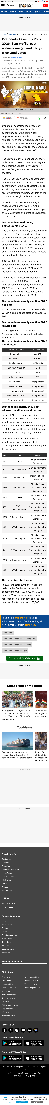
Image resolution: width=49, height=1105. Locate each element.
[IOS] (36, 1)
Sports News (7, 938)
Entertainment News (10, 935)
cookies (9, 1102)
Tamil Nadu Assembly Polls (15, 651)
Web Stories (7, 890)
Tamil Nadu (12, 34)
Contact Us (6, 859)
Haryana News (8, 984)
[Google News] (8, 118)
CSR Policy (18, 1076)
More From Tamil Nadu (24, 686)
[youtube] (23, 1030)
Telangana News (31, 984)
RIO (27, 1076)
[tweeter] (10, 1030)
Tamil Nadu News (9, 998)
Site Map (10, 1073)
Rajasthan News (31, 981)
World (29, 11)
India (21, 11)
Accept (21, 1102)
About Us (5, 862)
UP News (5, 1002)
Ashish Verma (16, 58)
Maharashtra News (32, 977)
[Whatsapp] (39, 118)
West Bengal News (32, 988)
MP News (6, 991)
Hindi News (6, 880)
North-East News (9, 995)
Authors (5, 887)
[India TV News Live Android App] (12, 1043)
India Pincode (7, 907)
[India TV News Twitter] (44, 1)
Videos (12, 11)
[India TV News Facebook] (42, 1)
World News (7, 924)
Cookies (7, 1097)
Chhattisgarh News (10, 1005)
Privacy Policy (37, 1073)
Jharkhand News (9, 988)
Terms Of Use (22, 1073)
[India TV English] (26, 6)
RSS (33, 1076)
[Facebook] (4, 1030)
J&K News (6, 1012)
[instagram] (16, 1030)
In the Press (7, 873)
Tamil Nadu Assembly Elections (17, 645)
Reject (37, 1102)
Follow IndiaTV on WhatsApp (22, 658)
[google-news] (35, 1030)
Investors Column (9, 876)
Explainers (6, 945)
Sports (37, 11)
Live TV (5, 883)
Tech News (6, 942)
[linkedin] (29, 1030)
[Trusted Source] (22, 118)
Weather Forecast (9, 903)
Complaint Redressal (10, 869)
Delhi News (6, 981)
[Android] (38, 1)
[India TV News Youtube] (47, 1)
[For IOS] (34, 1058)
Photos (5, 928)
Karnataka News (8, 1016)
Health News (7, 952)
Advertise (6, 866)
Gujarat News (7, 1009)
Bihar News (6, 977)
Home (4, 11)
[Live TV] (45, 5)
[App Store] (34, 1043)
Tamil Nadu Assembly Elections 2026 (19, 639)
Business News (8, 949)
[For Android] (12, 1058)
